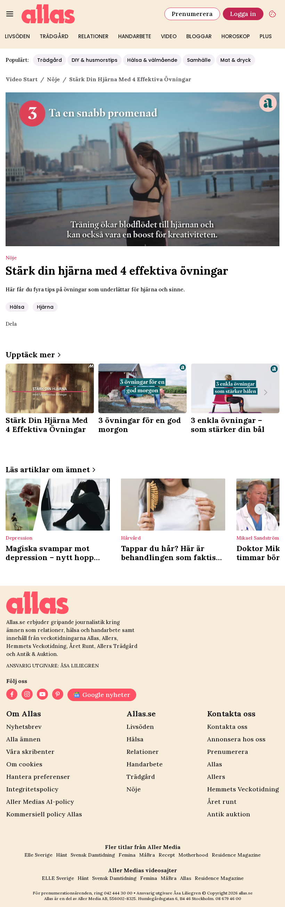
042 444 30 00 (118, 893)
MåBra (147, 855)
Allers (216, 777)
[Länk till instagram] (27, 695)
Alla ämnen (23, 739)
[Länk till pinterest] (57, 695)
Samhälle (199, 60)
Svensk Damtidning (93, 855)
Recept (166, 855)
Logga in (243, 14)
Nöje (134, 789)
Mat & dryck (235, 60)
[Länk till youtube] (42, 695)
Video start (22, 79)
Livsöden (17, 36)
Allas (214, 764)
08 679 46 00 (228, 898)
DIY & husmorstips (94, 60)
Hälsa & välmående (152, 60)
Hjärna (45, 306)
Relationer (93, 36)
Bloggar (199, 36)
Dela (11, 324)
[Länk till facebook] (11, 695)
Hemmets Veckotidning (243, 789)
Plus (266, 36)
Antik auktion (228, 814)
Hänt (61, 855)
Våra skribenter (30, 752)
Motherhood (193, 855)
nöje (53, 79)
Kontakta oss (227, 727)
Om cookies (24, 764)
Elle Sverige (38, 855)
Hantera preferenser (38, 777)
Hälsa (17, 306)
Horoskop (235, 36)
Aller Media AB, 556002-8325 (107, 898)
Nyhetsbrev (23, 727)
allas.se (246, 893)
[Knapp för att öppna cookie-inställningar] (272, 14)
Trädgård (54, 36)
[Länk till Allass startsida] (89, 14)
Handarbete (134, 36)
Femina (127, 855)
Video (169, 36)
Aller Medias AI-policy (40, 802)
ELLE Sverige (58, 878)
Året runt (222, 802)
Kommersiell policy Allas (44, 814)
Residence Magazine (236, 855)
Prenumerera (192, 14)
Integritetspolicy (32, 789)
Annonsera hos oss (236, 739)
